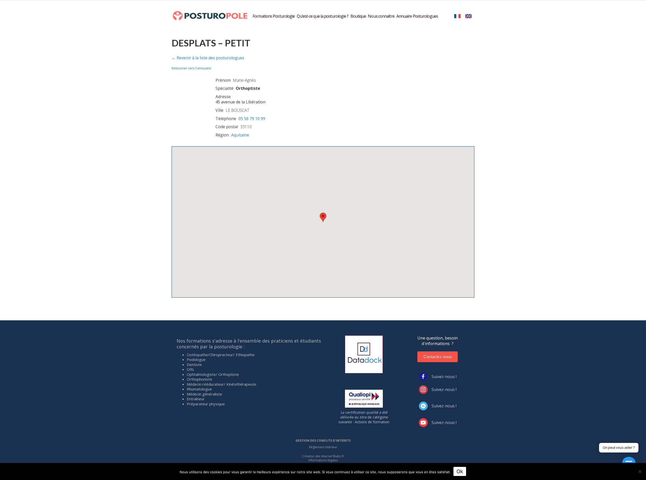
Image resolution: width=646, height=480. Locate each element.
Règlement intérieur (323, 447)
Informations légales (323, 460)
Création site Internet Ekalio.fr (323, 456)
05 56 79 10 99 (251, 118)
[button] (323, 217)
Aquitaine (240, 135)
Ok (459, 471)
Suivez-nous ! (444, 376)
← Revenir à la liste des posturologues (208, 58)
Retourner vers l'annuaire (191, 68)
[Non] (639, 471)
